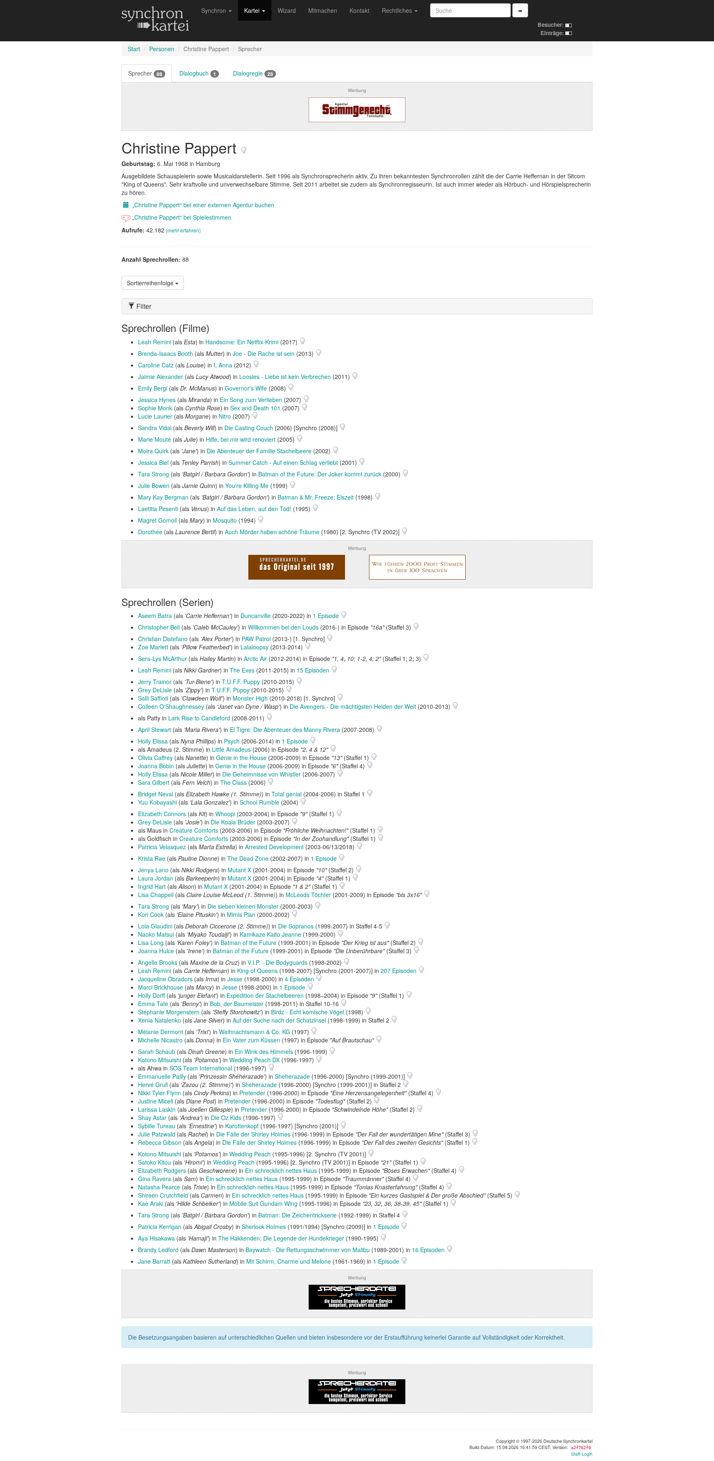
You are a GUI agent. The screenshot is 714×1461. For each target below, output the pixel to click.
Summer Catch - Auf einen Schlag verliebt (283, 462)
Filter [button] (143, 306)
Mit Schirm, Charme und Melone (288, 1261)
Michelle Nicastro (160, 1040)
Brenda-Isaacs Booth (165, 353)
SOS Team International (200, 1068)
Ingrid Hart (152, 886)
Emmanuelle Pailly (162, 1076)
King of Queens (257, 970)
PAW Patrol (256, 639)
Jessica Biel (153, 462)
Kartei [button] (252, 10)
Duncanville (255, 615)
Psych (232, 741)
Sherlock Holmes (264, 1226)
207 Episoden (399, 970)
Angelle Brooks (157, 962)
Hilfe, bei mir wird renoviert (241, 439)
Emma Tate (153, 1003)
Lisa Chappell (156, 894)
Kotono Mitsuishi (159, 1060)
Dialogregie (253, 73)
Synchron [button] (214, 10)
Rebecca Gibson (159, 1142)
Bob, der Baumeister (237, 1003)
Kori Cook (151, 914)
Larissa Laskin (157, 1109)
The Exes (242, 670)
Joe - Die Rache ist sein (264, 353)
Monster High (250, 698)
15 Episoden (314, 670)
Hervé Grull (153, 1084)
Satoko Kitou (154, 1162)
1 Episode (326, 615)
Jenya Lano (153, 870)
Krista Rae (151, 858)
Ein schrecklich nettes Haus (281, 1170)
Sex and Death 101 (255, 408)
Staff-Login (582, 1454)
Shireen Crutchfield (163, 1195)
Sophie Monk (155, 408)
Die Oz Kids (226, 1117)
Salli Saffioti (153, 698)
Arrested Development (274, 847)
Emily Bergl (152, 388)
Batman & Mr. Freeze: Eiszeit (316, 497)
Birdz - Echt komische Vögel (307, 1012)
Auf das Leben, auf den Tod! (254, 508)
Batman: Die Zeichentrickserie (297, 1215)
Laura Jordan (155, 878)
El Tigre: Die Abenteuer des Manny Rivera (285, 729)
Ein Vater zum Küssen (251, 1040)
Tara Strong (153, 474)
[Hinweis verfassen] (243, 147)
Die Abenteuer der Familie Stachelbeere (259, 451)
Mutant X (239, 870)
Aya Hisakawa (156, 1238)
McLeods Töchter (308, 894)
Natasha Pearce (159, 1187)
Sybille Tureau (156, 1126)
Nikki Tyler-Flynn (159, 1093)
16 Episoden (429, 1250)
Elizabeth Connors (162, 814)
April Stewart (154, 729)
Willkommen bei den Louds (283, 627)
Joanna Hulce (156, 951)
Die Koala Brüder (233, 822)
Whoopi (225, 814)
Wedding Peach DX (254, 1060)
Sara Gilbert (153, 782)
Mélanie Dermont (160, 1032)
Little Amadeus (231, 749)
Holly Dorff (151, 995)
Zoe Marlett (153, 647)
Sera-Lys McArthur (162, 658)
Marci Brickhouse (160, 987)
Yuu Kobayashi (157, 802)
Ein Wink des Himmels (264, 1051)
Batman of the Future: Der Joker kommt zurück (319, 474)
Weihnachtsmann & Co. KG (254, 1032)
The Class (233, 782)
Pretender (252, 1093)
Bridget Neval (155, 794)
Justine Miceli (155, 1101)
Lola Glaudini (155, 926)
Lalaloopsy (254, 647)
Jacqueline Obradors (165, 979)
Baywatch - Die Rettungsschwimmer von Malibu (307, 1250)
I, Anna (223, 365)
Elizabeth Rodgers (162, 1170)
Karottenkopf (242, 1126)
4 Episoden (300, 979)
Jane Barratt (154, 1261)
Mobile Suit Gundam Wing (263, 1203)
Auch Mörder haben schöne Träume (272, 532)
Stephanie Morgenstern (169, 1012)
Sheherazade (292, 1076)
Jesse (235, 979)
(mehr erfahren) (183, 230)
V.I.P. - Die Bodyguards (277, 962)
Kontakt (359, 10)
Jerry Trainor (154, 681)
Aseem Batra (155, 615)
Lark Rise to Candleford (199, 718)
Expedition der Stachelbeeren (265, 995)
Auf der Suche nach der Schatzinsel (279, 1020)
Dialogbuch (197, 73)
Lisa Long (151, 942)
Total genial (286, 794)
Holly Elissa (153, 741)
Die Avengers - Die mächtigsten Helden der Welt (353, 706)
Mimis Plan (241, 914)
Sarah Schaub (156, 1051)
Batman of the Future (248, 942)
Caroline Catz (156, 365)
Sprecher (145, 73)
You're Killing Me (247, 485)
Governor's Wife (246, 388)
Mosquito (225, 520)
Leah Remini (154, 342)
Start (134, 49)
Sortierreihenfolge (151, 283)
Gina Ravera (154, 1178)
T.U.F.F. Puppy (241, 681)
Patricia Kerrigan (159, 1226)
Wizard (287, 10)
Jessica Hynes (157, 399)
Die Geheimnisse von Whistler (261, 774)
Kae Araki (150, 1203)
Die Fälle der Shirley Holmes (253, 1134)
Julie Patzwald (156, 1134)
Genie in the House (241, 757)
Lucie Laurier (155, 416)
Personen (161, 49)
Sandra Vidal (154, 428)
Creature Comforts (193, 830)
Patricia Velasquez (162, 847)
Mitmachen (322, 10)
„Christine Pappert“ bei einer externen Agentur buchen (202, 205)
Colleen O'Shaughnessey (171, 706)
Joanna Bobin (156, 766)
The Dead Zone (248, 858)
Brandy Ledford (158, 1250)
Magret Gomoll (157, 520)
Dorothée (150, 532)
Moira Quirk (153, 451)
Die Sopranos (296, 926)
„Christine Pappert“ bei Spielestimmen (181, 217)
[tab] (357, 306)
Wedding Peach (250, 1154)
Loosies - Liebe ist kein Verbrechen (285, 376)
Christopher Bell (159, 627)
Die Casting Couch (248, 428)
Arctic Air (255, 658)
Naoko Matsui (156, 934)
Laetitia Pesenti (158, 508)
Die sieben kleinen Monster (242, 906)
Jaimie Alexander (160, 376)
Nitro (225, 416)
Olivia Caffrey (155, 757)
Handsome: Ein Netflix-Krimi (241, 342)
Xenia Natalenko (159, 1020)
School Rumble (259, 802)
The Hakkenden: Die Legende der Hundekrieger (281, 1238)
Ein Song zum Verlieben (251, 399)
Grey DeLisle (155, 690)
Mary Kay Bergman (163, 497)
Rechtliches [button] (398, 10)
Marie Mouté (154, 439)
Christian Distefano (163, 639)
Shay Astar (152, 1117)
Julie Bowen (153, 485)
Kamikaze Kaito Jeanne (270, 934)
